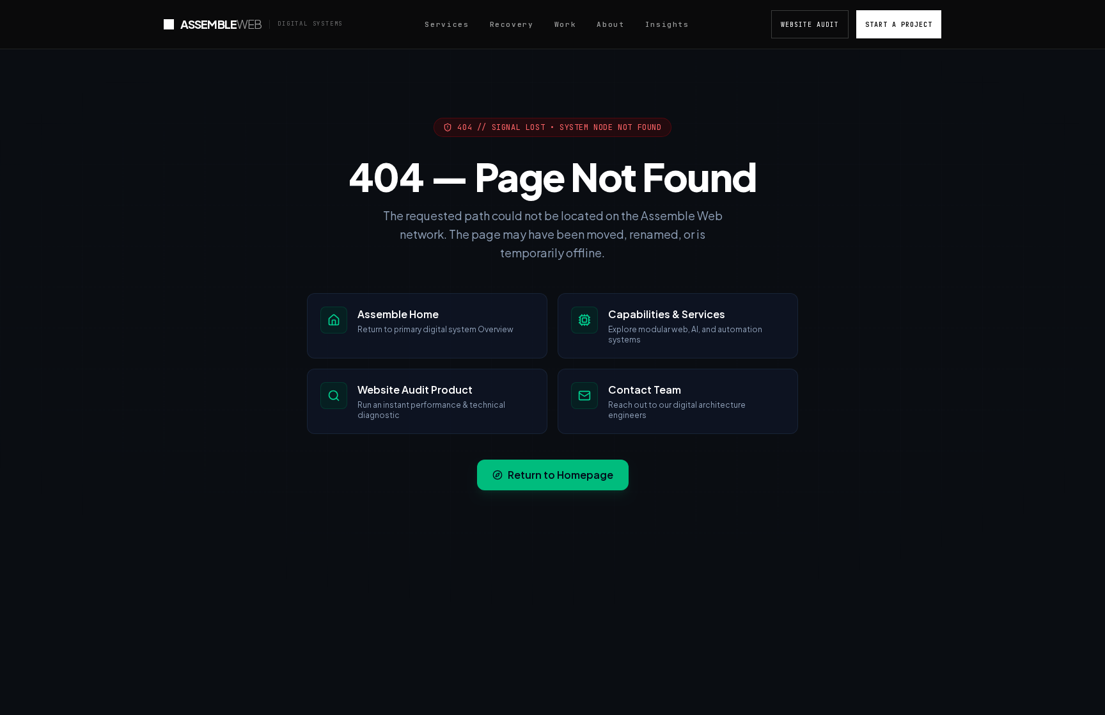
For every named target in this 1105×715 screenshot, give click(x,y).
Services (447, 24)
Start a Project (898, 24)
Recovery (512, 24)
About (610, 24)
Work (565, 24)
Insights (667, 24)
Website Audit (810, 24)
